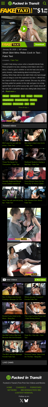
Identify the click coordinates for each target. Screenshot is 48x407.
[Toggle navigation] (3, 3)
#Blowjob (5, 96)
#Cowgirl (29, 96)
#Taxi (32, 104)
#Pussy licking (7, 104)
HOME (9, 387)
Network (12, 390)
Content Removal (24, 393)
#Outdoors (33, 100)
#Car (23, 96)
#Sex (26, 104)
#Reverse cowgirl (18, 104)
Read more (10, 91)
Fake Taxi (14, 60)
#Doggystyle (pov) (8, 100)
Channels (21, 387)
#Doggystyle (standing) (22, 100)
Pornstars (35, 387)
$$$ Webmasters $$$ (31, 390)
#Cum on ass (38, 96)
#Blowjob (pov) (15, 96)
